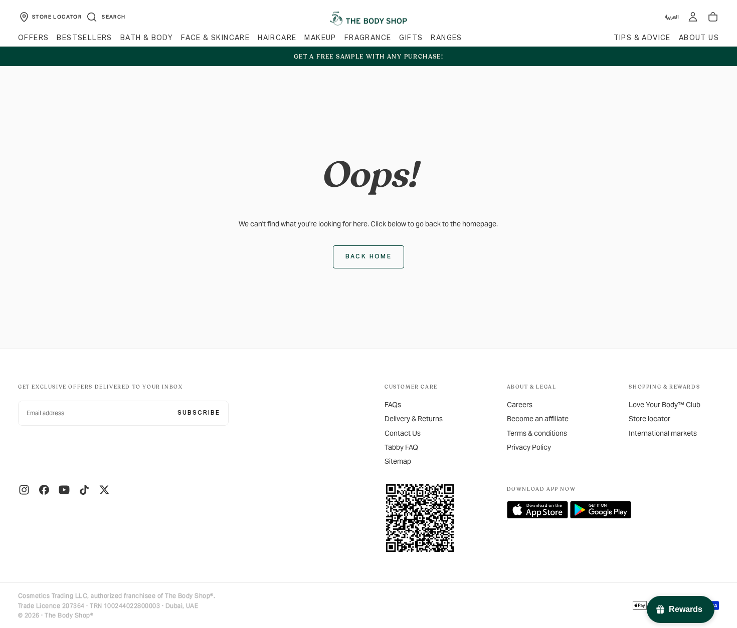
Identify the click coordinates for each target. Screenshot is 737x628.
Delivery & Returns (414, 418)
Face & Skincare (215, 38)
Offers (33, 38)
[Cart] (713, 17)
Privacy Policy (529, 447)
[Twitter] (104, 490)
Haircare (277, 38)
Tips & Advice (642, 38)
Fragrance (368, 38)
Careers (519, 404)
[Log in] (693, 17)
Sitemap (398, 461)
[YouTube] (64, 490)
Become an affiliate (538, 418)
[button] (105, 17)
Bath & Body (146, 38)
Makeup (320, 38)
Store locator (649, 418)
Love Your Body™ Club (664, 404)
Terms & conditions (537, 433)
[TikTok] (84, 490)
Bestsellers (84, 38)
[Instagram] (24, 490)
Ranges (446, 38)
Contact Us (403, 433)
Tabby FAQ (401, 447)
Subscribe (198, 413)
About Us (699, 38)
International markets (663, 433)
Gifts (411, 38)
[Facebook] (44, 490)
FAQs (393, 404)
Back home (368, 257)
